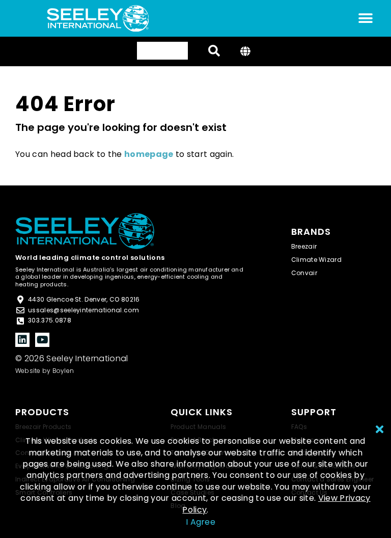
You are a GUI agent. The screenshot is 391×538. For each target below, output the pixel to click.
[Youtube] (42, 340)
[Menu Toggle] (365, 18)
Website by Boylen (44, 370)
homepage (149, 154)
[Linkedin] (22, 340)
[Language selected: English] (162, 51)
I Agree (200, 522)
